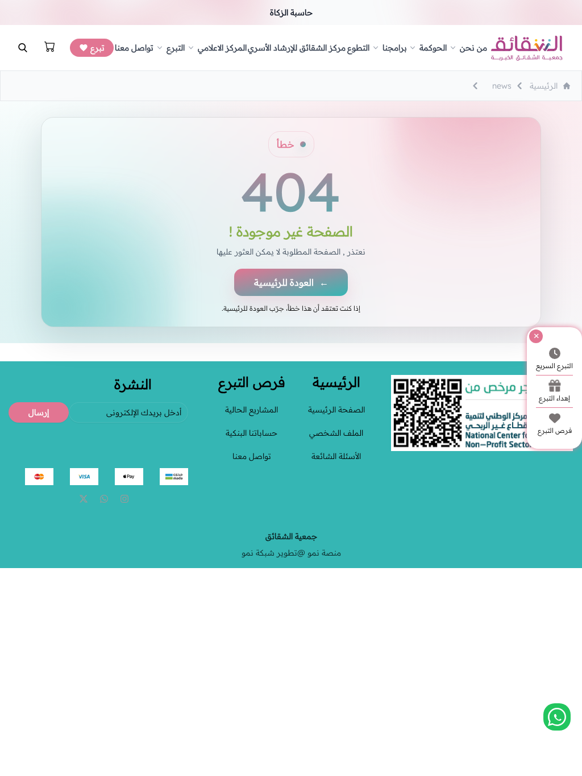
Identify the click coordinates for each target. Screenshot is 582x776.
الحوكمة (433, 48)
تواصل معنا (134, 48)
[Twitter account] (83, 498)
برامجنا (395, 48)
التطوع (358, 48)
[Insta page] (124, 498)
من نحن (473, 48)
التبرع (176, 48)
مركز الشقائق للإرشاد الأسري (297, 48)
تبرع (97, 48)
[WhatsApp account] (104, 498)
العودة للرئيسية (291, 282)
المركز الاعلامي (222, 48)
